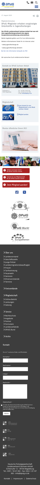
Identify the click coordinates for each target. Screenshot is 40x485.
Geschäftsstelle (11, 259)
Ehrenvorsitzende (12, 279)
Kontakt (7, 478)
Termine (8, 282)
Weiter (6, 413)
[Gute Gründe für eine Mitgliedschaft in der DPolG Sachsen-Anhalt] (8, 108)
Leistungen (9, 302)
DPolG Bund (10, 330)
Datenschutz (7, 402)
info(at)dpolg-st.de (27, 93)
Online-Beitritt (11, 299)
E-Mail (5, 374)
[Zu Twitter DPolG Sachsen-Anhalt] (23, 192)
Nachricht (6, 382)
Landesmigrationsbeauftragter (17, 265)
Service (8, 312)
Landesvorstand (11, 257)
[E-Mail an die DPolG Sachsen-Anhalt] (31, 3)
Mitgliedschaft (11, 295)
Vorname (6, 357)
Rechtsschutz (10, 316)
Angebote (9, 318)
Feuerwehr (9, 273)
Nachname (7, 365)
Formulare (9, 324)
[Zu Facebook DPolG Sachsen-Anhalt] (16, 192)
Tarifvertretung (11, 271)
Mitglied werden (23, 114)
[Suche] (36, 3)
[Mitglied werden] (8, 117)
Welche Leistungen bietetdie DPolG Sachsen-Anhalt (14, 170)
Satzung (8, 305)
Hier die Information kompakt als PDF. (15, 51)
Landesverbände (12, 327)
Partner (8, 321)
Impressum (18, 478)
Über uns (9, 253)
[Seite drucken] (37, 16)
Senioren (8, 276)
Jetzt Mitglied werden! (17, 185)
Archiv (8, 336)
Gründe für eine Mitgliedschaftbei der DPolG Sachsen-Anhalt (16, 177)
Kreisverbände (11, 289)
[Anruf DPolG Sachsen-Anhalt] (27, 3)
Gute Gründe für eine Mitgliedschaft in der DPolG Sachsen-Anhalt (26, 107)
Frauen (8, 268)
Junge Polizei (10, 262)
